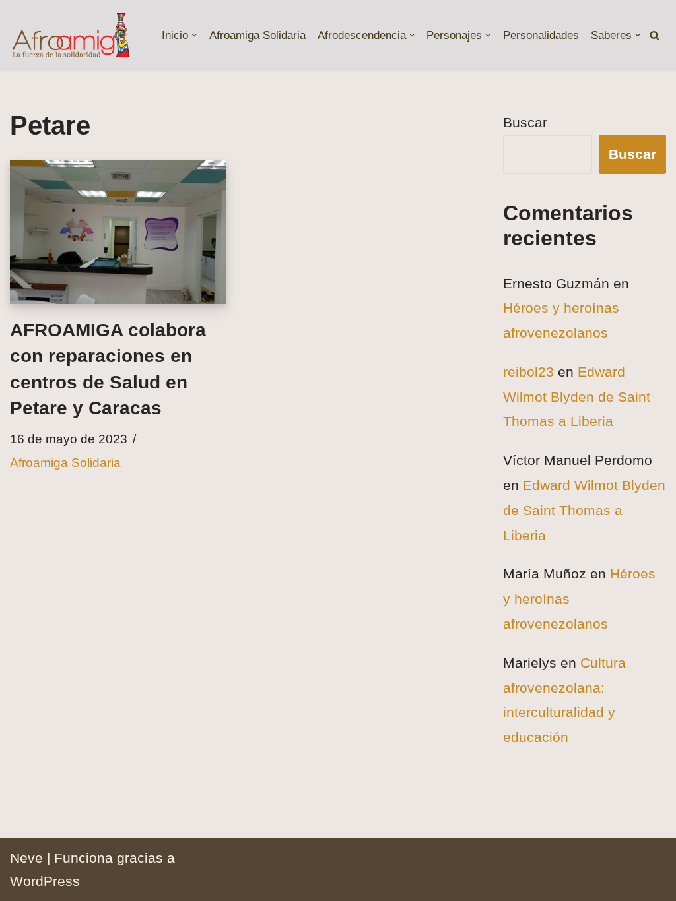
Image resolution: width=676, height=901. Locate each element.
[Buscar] (654, 35)
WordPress (45, 880)
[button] (194, 35)
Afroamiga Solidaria (257, 35)
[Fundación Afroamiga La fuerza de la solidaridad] (70, 35)
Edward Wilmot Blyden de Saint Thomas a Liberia (576, 396)
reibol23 (528, 371)
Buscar (525, 122)
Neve (26, 857)
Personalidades (541, 35)
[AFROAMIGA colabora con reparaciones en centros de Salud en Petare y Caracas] (118, 232)
